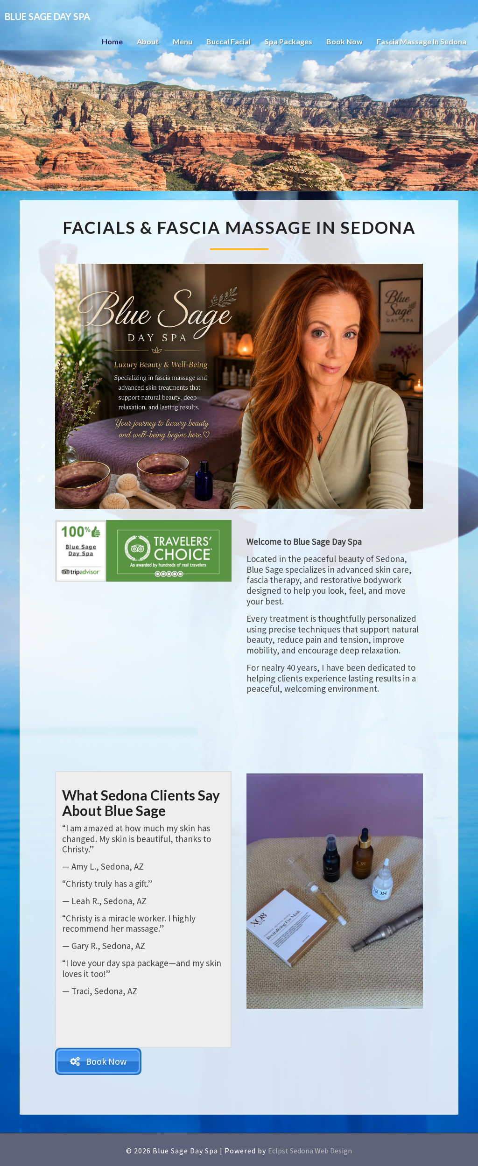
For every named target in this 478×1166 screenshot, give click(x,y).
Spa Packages (288, 41)
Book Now (344, 41)
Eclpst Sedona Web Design (310, 1150)
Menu (182, 41)
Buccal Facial (228, 41)
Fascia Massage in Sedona (421, 41)
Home (112, 41)
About (148, 41)
